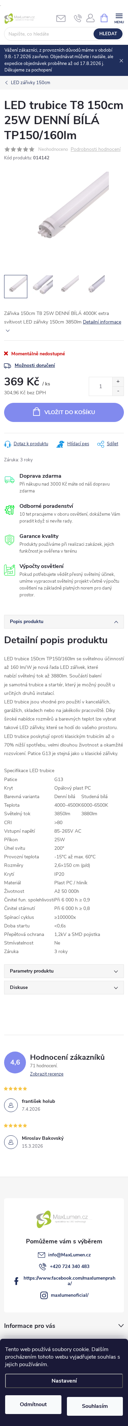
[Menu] (119, 18)
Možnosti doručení (35, 365)
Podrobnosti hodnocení (95, 150)
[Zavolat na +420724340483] (78, 18)
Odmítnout (33, 1404)
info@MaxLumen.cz (69, 1255)
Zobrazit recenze (46, 1074)
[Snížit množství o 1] (118, 391)
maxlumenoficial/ (69, 1295)
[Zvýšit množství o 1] (118, 381)
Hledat (108, 34)
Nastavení (64, 1381)
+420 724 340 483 (69, 1266)
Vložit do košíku (69, 412)
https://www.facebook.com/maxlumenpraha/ (69, 1281)
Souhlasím (95, 1406)
